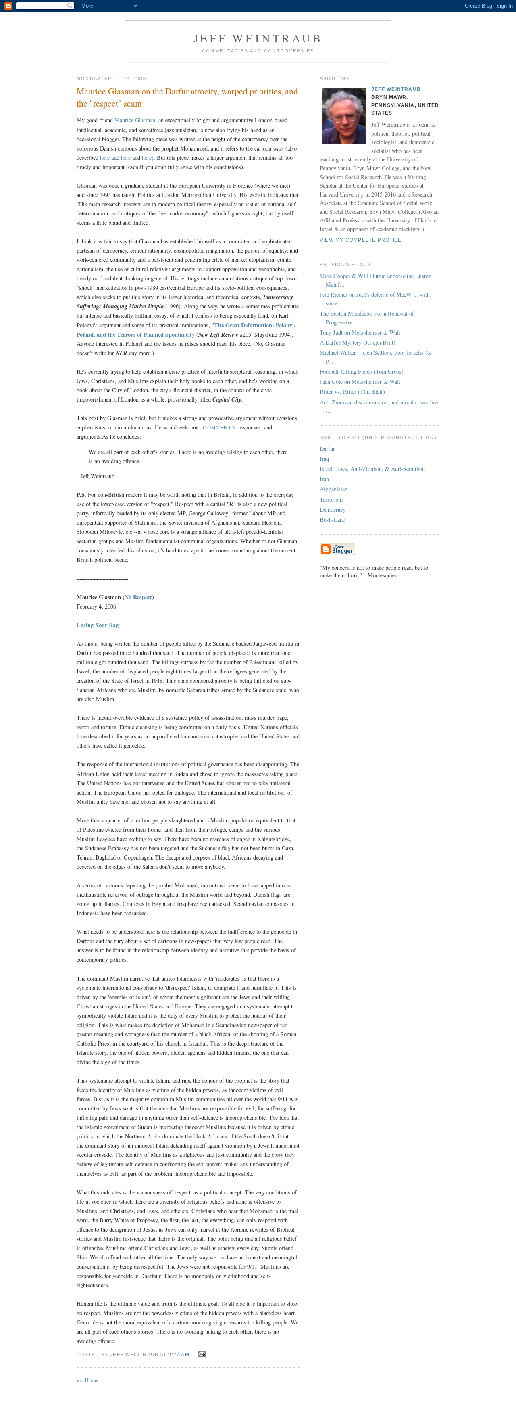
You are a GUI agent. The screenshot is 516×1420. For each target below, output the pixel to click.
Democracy (332, 509)
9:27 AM (178, 1354)
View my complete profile (361, 240)
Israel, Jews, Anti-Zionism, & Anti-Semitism (372, 469)
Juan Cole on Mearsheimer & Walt (360, 381)
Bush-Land (332, 519)
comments (219, 428)
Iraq (324, 458)
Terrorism (331, 499)
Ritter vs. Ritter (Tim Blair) (352, 391)
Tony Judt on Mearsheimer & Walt (360, 332)
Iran (324, 479)
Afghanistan (333, 489)
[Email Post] (200, 1354)
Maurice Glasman (134, 120)
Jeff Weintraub (258, 38)
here (105, 157)
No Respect (138, 597)
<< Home (87, 1380)
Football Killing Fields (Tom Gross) (362, 371)
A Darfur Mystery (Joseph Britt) (357, 342)
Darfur (327, 448)
